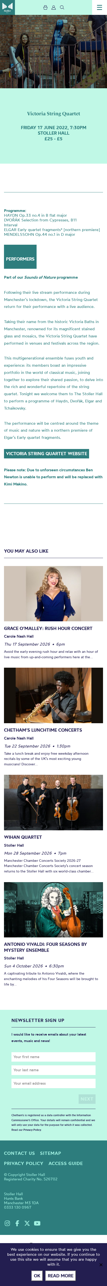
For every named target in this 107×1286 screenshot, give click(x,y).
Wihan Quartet (23, 837)
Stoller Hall (7, 7)
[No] (100, 1264)
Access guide (66, 1163)
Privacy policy (24, 1163)
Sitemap (50, 1153)
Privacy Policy (32, 1130)
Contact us (19, 1153)
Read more (60, 1276)
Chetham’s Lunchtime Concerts (43, 730)
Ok (37, 1276)
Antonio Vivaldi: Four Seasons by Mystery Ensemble (45, 947)
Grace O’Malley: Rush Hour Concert (48, 628)
